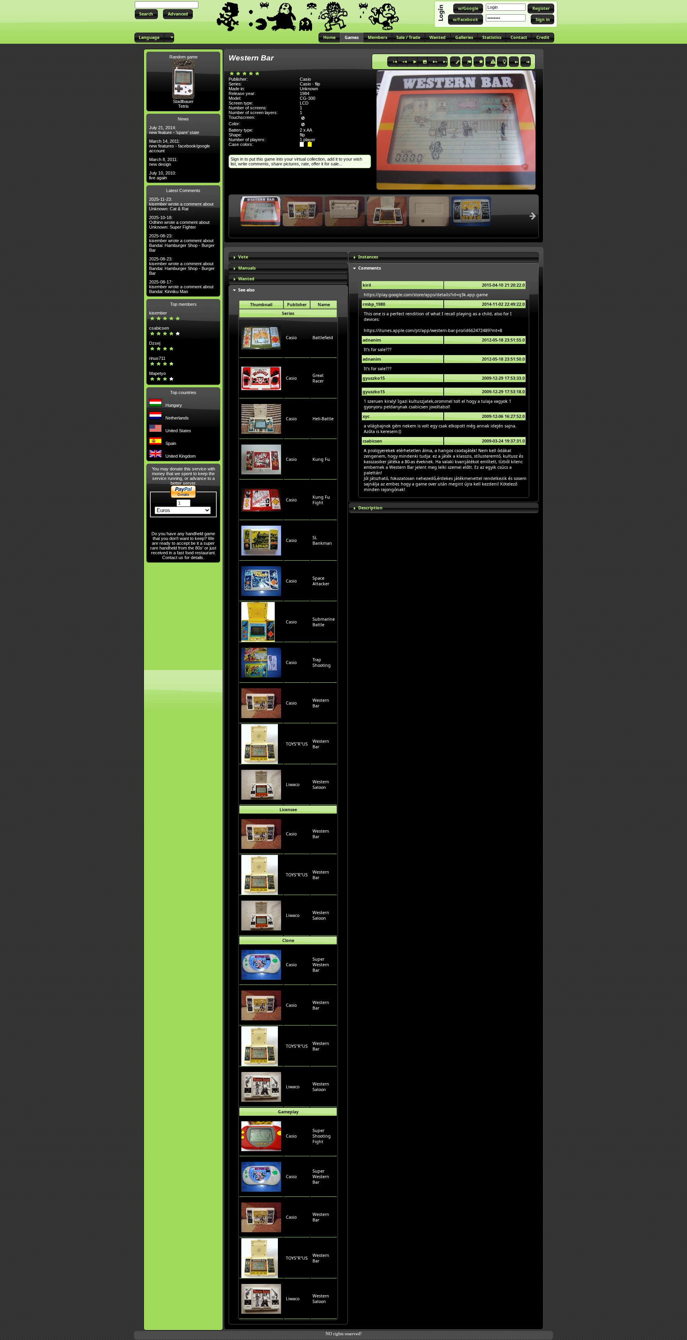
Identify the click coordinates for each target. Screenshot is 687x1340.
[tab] (288, 257)
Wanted (246, 279)
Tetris (183, 106)
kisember (158, 313)
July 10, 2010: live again (162, 175)
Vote (243, 257)
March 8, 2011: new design (163, 162)
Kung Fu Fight (321, 499)
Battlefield (322, 337)
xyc (366, 416)
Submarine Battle (323, 621)
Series (288, 313)
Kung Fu (321, 459)
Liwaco (292, 784)
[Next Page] (533, 216)
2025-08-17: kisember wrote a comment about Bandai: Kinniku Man (181, 287)
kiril (367, 285)
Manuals (247, 268)
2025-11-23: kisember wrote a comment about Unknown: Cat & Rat (181, 204)
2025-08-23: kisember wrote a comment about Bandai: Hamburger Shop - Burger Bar (182, 242)
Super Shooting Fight (321, 1136)
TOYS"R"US (297, 744)
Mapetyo (157, 373)
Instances (368, 257)
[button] (146, 14)
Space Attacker (320, 580)
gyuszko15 (374, 378)
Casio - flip (310, 84)
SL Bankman (322, 540)
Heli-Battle (323, 418)
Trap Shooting (321, 662)
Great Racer (318, 378)
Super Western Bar (320, 964)
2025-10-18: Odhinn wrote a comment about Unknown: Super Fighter (179, 222)
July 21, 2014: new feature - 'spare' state (174, 130)
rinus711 (157, 358)
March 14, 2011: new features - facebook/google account (179, 146)
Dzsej (154, 343)
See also (246, 290)
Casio (291, 337)
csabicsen (159, 328)
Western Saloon (320, 784)
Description (370, 508)
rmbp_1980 (374, 304)
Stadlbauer (183, 101)
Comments (369, 268)
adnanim (372, 340)
